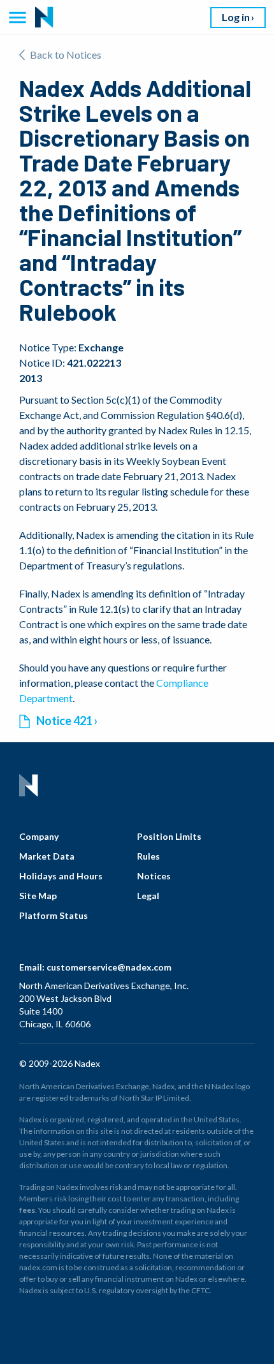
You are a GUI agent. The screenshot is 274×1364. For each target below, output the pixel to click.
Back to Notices (65, 54)
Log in (236, 17)
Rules (148, 856)
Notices (154, 875)
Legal (148, 895)
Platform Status (53, 915)
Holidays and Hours (61, 875)
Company (39, 836)
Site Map (38, 895)
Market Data (47, 856)
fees (27, 1210)
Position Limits (169, 836)
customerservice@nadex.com (109, 967)
